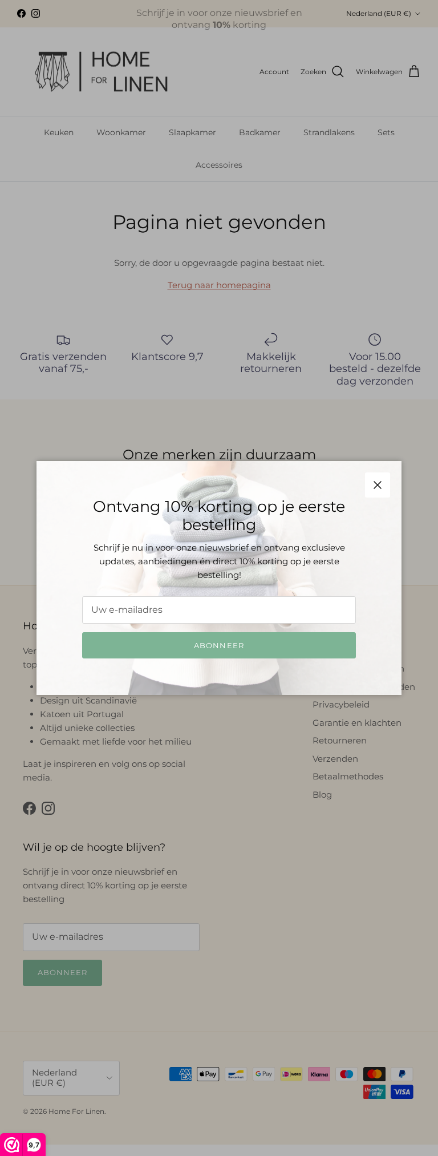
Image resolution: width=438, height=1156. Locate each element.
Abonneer (219, 645)
